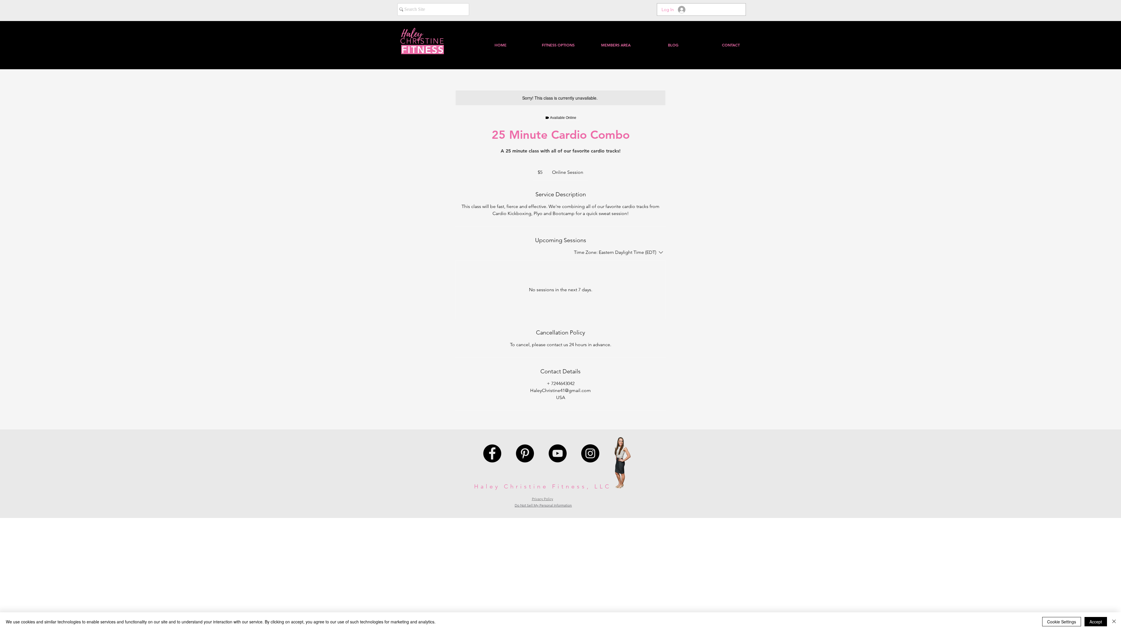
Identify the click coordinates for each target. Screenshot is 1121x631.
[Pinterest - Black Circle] (525, 453)
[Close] (1113, 621)
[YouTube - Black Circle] (558, 453)
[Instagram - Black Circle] (590, 453)
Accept (1095, 622)
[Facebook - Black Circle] (492, 453)
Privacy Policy (542, 499)
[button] (615, 45)
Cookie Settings (1061, 622)
